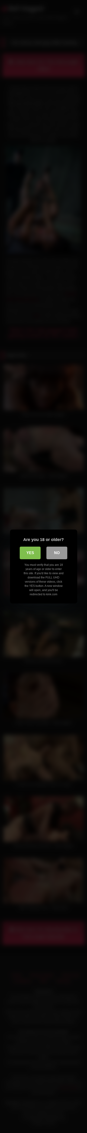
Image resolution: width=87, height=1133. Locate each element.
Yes (30, 553)
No (57, 553)
